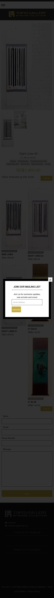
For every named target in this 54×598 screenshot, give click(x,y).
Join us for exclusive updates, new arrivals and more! (27, 295)
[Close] (50, 279)
